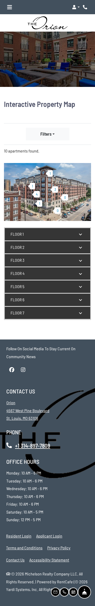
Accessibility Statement (49, 559)
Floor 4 (18, 273)
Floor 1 (17, 234)
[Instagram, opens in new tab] (23, 369)
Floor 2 (18, 247)
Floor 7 (17, 312)
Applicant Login (49, 535)
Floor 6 (17, 299)
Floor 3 (17, 260)
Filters (45, 133)
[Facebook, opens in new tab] (11, 369)
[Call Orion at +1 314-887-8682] (85, 7)
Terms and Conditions (24, 547)
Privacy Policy (58, 547)
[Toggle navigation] (9, 7)
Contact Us (15, 559)
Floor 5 (17, 286)
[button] (76, 7)
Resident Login (18, 535)
